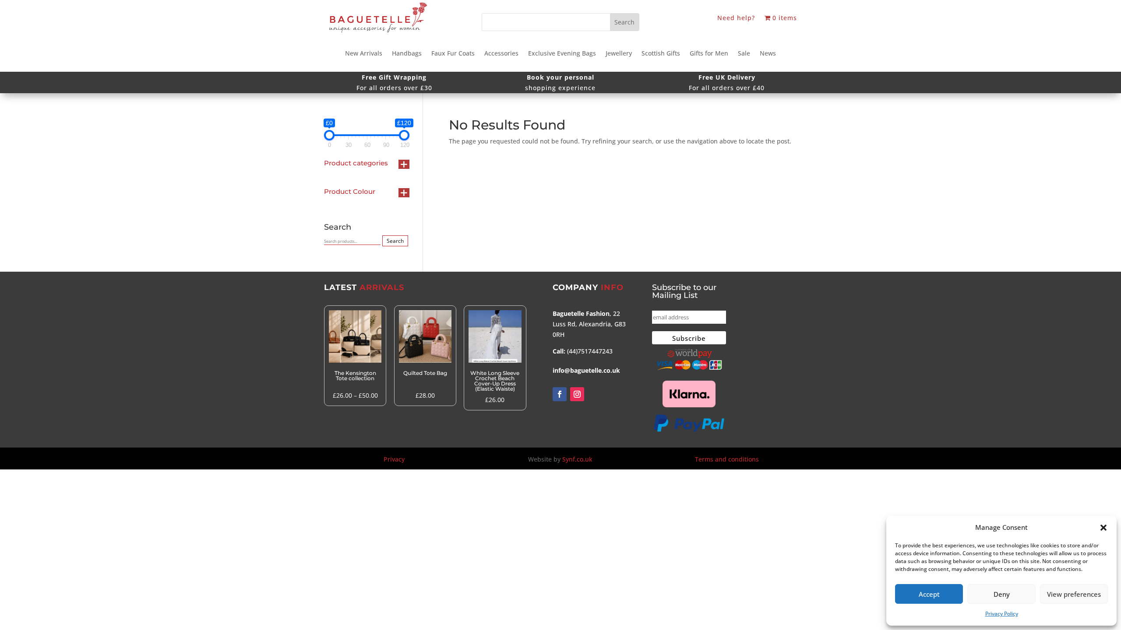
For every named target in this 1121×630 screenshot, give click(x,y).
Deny (1002, 594)
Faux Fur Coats (453, 53)
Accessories (501, 53)
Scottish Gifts (661, 53)
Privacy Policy (1001, 613)
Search (395, 241)
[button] (1103, 527)
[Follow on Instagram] (577, 394)
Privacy (394, 459)
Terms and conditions (727, 459)
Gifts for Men (709, 53)
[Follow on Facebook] (560, 394)
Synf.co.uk (577, 459)
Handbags (407, 53)
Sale (744, 53)
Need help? (736, 18)
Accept (929, 594)
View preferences (1074, 594)
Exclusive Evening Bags (562, 53)
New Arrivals (363, 53)
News (768, 53)
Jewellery (619, 53)
